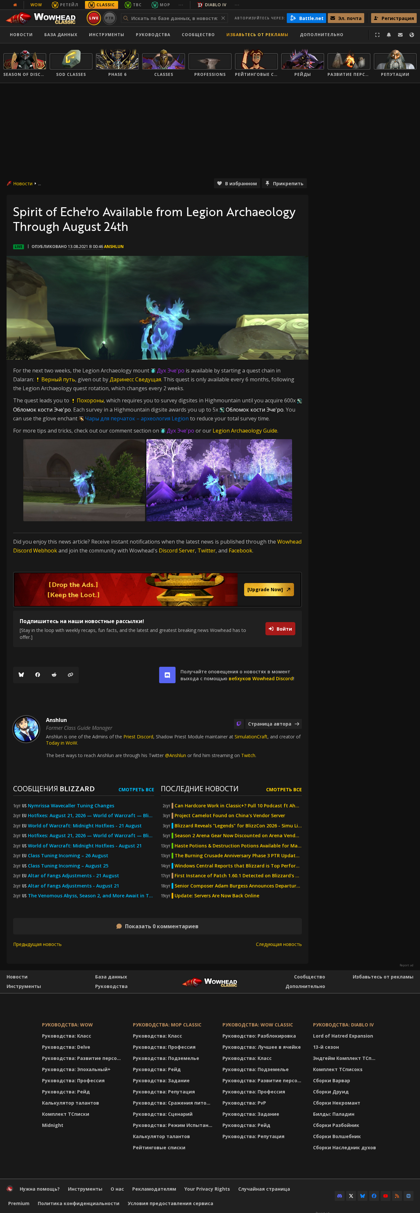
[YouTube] (385, 1196)
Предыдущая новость (37, 944)
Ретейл (69, 5)
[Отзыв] (400, 35)
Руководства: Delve (66, 1047)
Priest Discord (138, 736)
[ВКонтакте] (408, 1196)
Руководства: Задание (161, 1080)
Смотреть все (136, 789)
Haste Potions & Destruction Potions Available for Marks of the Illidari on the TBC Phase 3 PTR (238, 846)
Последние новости (200, 788)
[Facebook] (38, 675)
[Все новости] (15, 5)
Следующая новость (279, 944)
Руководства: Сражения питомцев (174, 1103)
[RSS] (397, 1196)
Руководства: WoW (67, 1025)
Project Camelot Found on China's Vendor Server (230, 816)
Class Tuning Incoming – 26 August (68, 856)
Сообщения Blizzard (53, 788)
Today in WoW (61, 743)
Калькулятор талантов (70, 1103)
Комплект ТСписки (65, 1114)
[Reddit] (54, 675)
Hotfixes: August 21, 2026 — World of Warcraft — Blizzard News (91, 816)
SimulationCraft (251, 736)
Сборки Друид (331, 1092)
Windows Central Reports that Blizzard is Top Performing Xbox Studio (238, 866)
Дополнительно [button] (322, 34)
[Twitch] (239, 724)
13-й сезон (326, 1047)
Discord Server (177, 550)
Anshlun (114, 246)
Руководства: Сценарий (163, 1114)
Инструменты (24, 986)
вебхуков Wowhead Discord (261, 678)
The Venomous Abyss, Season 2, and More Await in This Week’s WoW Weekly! (91, 896)
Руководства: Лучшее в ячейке (261, 1047)
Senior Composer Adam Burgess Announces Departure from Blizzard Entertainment (238, 886)
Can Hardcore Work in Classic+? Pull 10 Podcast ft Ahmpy (238, 806)
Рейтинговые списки (159, 1147)
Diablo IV (215, 5)
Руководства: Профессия (73, 1080)
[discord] (167, 675)
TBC (137, 5)
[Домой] (43, 18)
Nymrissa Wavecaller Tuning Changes (71, 806)
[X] (351, 1196)
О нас (117, 1189)
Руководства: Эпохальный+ (76, 1069)
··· (180, 5)
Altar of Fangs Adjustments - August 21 (73, 886)
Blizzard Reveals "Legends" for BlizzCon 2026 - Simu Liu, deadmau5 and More (238, 826)
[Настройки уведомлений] (389, 35)
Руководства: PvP (244, 1103)
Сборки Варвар (331, 1080)
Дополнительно (305, 986)
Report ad (406, 965)
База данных (60, 34)
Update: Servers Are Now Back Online (217, 896)
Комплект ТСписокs (338, 1069)
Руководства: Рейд (66, 1092)
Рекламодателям (154, 1189)
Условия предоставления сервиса (170, 1203)
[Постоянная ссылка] (70, 675)
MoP (165, 5)
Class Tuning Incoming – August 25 (68, 866)
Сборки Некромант (336, 1103)
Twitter (207, 550)
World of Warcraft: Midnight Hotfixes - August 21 (85, 846)
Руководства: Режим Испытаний (174, 1125)
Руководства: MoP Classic (167, 1025)
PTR (109, 17)
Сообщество (198, 34)
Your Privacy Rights (207, 1189)
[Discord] (340, 1196)
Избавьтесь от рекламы (257, 34)
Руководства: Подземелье (166, 1058)
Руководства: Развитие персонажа (83, 1058)
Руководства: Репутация (164, 1092)
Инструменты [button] (106, 34)
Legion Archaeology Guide (245, 430)
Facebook (240, 550)
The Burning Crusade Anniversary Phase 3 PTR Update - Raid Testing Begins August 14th (238, 856)
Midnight (52, 1125)
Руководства (153, 34)
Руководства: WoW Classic (257, 1025)
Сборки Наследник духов (344, 1147)
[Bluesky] (21, 675)
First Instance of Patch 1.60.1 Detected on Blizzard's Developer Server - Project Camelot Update (238, 876)
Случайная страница (264, 1189)
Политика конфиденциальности (78, 1203)
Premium (19, 1203)
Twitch (248, 755)
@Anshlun (175, 755)
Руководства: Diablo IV (343, 1025)
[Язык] (412, 35)
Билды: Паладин (333, 1114)
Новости (21, 34)
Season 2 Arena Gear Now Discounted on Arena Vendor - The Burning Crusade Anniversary (238, 836)
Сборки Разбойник (336, 1125)
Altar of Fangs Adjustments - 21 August (73, 876)
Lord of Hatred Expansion (343, 1036)
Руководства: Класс (66, 1036)
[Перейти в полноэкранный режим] (377, 35)
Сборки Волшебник (337, 1136)
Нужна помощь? (40, 1189)
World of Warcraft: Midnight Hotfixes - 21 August (85, 826)
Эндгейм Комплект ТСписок (346, 1058)
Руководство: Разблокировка (259, 1036)
